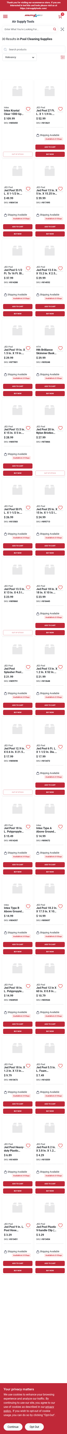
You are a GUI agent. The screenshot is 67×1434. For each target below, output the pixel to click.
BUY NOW (50, 154)
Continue (13, 1427)
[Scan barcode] (62, 29)
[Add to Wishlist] (28, 109)
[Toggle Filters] (63, 57)
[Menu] (5, 16)
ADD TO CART (49, 147)
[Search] (54, 29)
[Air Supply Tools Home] (33, 15)
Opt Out (34, 1427)
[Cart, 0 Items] (60, 16)
